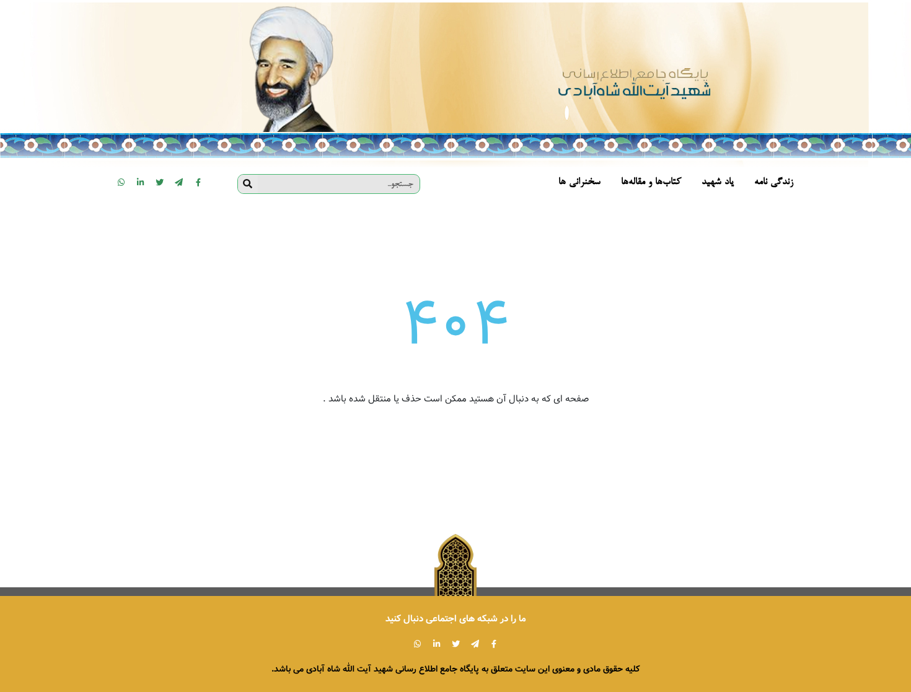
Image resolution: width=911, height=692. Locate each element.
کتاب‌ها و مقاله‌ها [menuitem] (651, 182)
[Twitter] (160, 182)
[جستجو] (248, 184)
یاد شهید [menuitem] (718, 182)
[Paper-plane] (179, 182)
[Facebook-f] (198, 182)
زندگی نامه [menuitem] (773, 182)
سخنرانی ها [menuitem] (579, 182)
